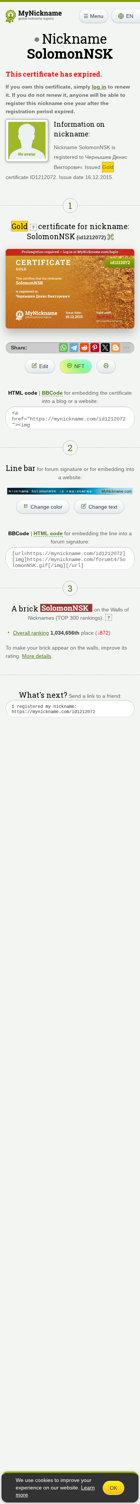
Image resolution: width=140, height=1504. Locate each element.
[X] (105, 347)
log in (99, 87)
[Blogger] (115, 347)
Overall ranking (31, 633)
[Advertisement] (70, 812)
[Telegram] (73, 347)
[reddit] (84, 347)
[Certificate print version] (106, 366)
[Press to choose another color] (70, 491)
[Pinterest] (94, 347)
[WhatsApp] (63, 347)
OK (113, 1488)
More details (36, 656)
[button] (125, 16)
